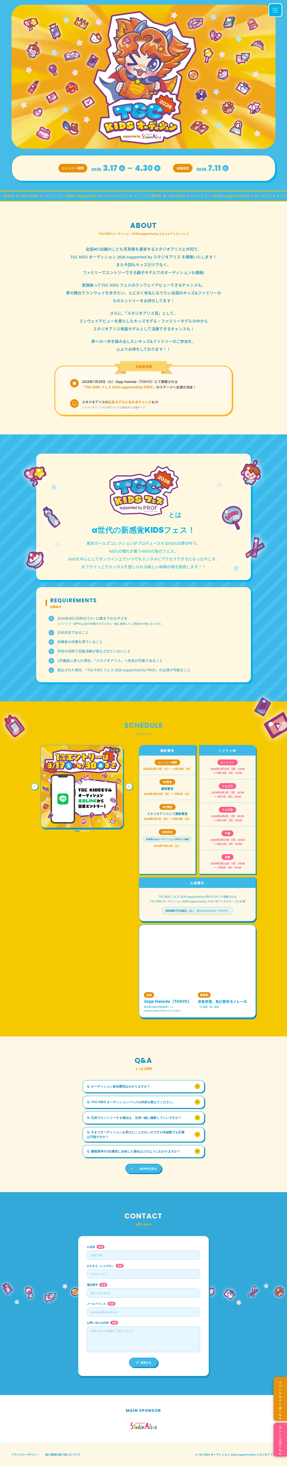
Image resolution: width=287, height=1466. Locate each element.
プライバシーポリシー (25, 1454)
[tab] (77, 831)
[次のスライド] (129, 786)
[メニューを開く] (275, 10)
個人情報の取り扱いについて (63, 1454)
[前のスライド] (34, 786)
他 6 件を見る (148, 1168)
